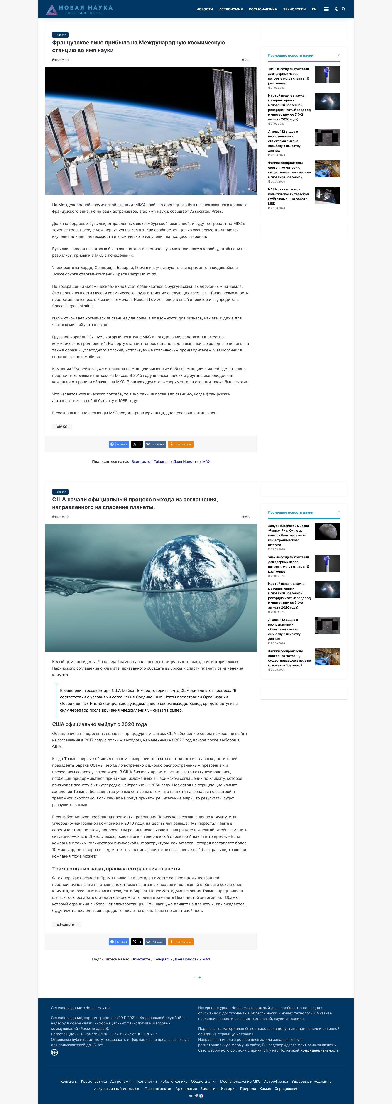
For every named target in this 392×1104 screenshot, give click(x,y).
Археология (186, 1088)
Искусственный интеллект (117, 1088)
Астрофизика (276, 1081)
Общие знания (204, 1081)
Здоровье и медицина (311, 1081)
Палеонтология (158, 1088)
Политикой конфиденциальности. (309, 1050)
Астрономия (231, 9)
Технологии (294, 9)
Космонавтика (263, 9)
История (229, 1088)
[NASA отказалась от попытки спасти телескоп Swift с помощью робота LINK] (327, 195)
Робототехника (174, 1081)
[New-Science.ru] (79, 9)
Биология (209, 1088)
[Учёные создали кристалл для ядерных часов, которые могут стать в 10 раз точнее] (327, 74)
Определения (286, 1088)
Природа (248, 1088)
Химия (265, 1088)
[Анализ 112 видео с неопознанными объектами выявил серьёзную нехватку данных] (327, 137)
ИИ (314, 9)
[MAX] (201, 1096)
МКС (63, 426)
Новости (205, 9)
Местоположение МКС (240, 1081)
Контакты (69, 1081)
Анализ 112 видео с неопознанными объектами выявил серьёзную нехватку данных (284, 140)
